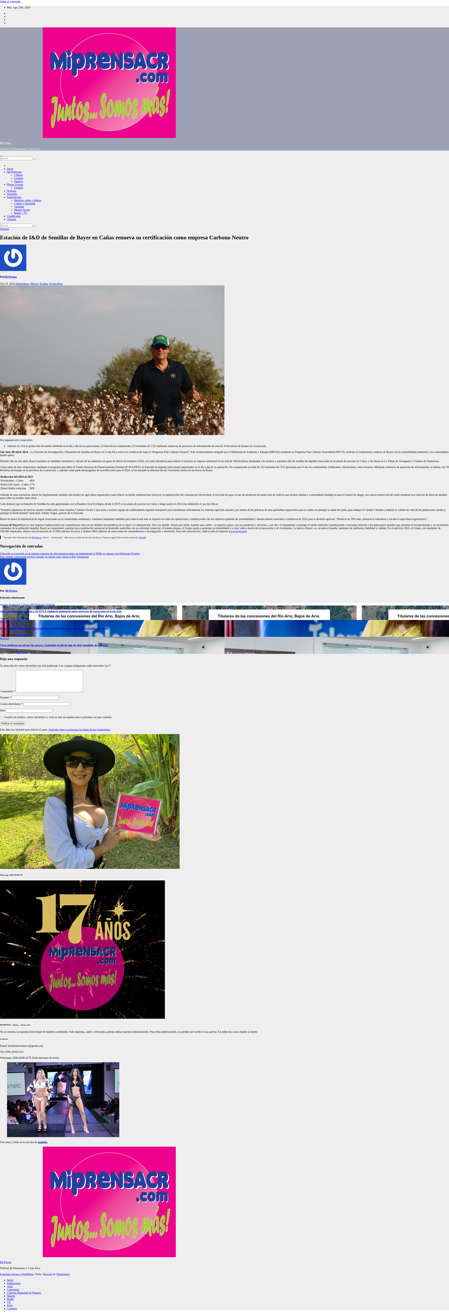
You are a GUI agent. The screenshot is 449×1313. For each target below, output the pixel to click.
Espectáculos (14, 197)
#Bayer (34, 283)
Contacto (12, 1308)
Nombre (5, 697)
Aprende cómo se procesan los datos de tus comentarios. (79, 729)
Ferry (10, 1305)
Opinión (18, 187)
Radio (10, 1299)
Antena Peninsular (10, 604)
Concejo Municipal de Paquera (24, 1292)
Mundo (11, 1295)
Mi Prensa (5, 142)
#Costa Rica (56, 283)
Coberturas (13, 1289)
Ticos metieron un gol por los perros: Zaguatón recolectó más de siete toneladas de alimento (54, 645)
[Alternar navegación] (1, 155)
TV (9, 1302)
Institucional (14, 1283)
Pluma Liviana (15, 184)
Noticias (11, 190)
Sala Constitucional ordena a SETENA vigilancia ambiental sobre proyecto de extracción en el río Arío (61, 611)
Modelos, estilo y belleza (27, 200)
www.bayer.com (238, 531)
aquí (113, 537)
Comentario (7, 691)
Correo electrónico (11, 703)
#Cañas (43, 283)
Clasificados (14, 216)
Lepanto (18, 178)
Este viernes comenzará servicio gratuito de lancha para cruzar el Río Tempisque (44, 556)
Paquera (18, 181)
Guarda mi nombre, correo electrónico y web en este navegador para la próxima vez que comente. (58, 717)
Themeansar (63, 1274)
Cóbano (18, 175)
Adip (10, 1286)
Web (2, 710)
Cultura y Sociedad (24, 203)
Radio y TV (20, 212)
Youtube (142, 537)
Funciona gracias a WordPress (17, 1274)
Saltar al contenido (10, 1)
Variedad (19, 206)
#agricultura (22, 283)
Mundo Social (22, 209)
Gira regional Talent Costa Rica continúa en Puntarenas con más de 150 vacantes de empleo (54, 628)
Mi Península (14, 171)
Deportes (12, 194)
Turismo (11, 219)
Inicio (10, 168)
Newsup (47, 1274)
